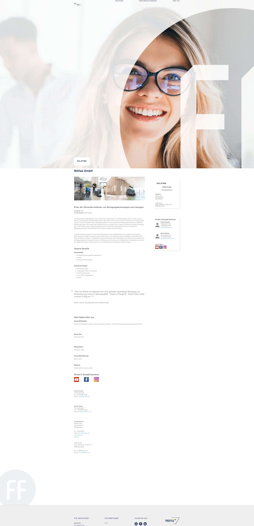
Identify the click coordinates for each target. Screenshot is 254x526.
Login (106, 523)
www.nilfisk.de (78, 435)
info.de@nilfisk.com (84, 433)
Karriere (76, 437)
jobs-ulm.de (77, 523)
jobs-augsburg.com (79, 525)
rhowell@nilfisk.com (84, 396)
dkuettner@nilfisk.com (84, 411)
